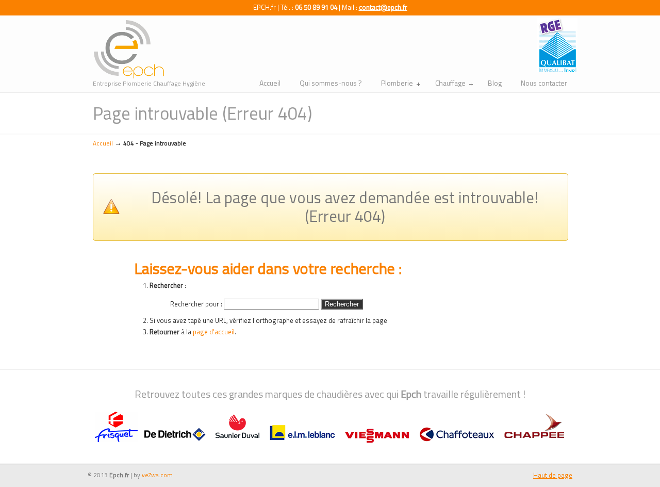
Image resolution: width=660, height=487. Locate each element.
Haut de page (552, 475)
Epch (129, 49)
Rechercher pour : (196, 304)
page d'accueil (214, 332)
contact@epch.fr (383, 7)
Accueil (103, 143)
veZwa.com (157, 475)
